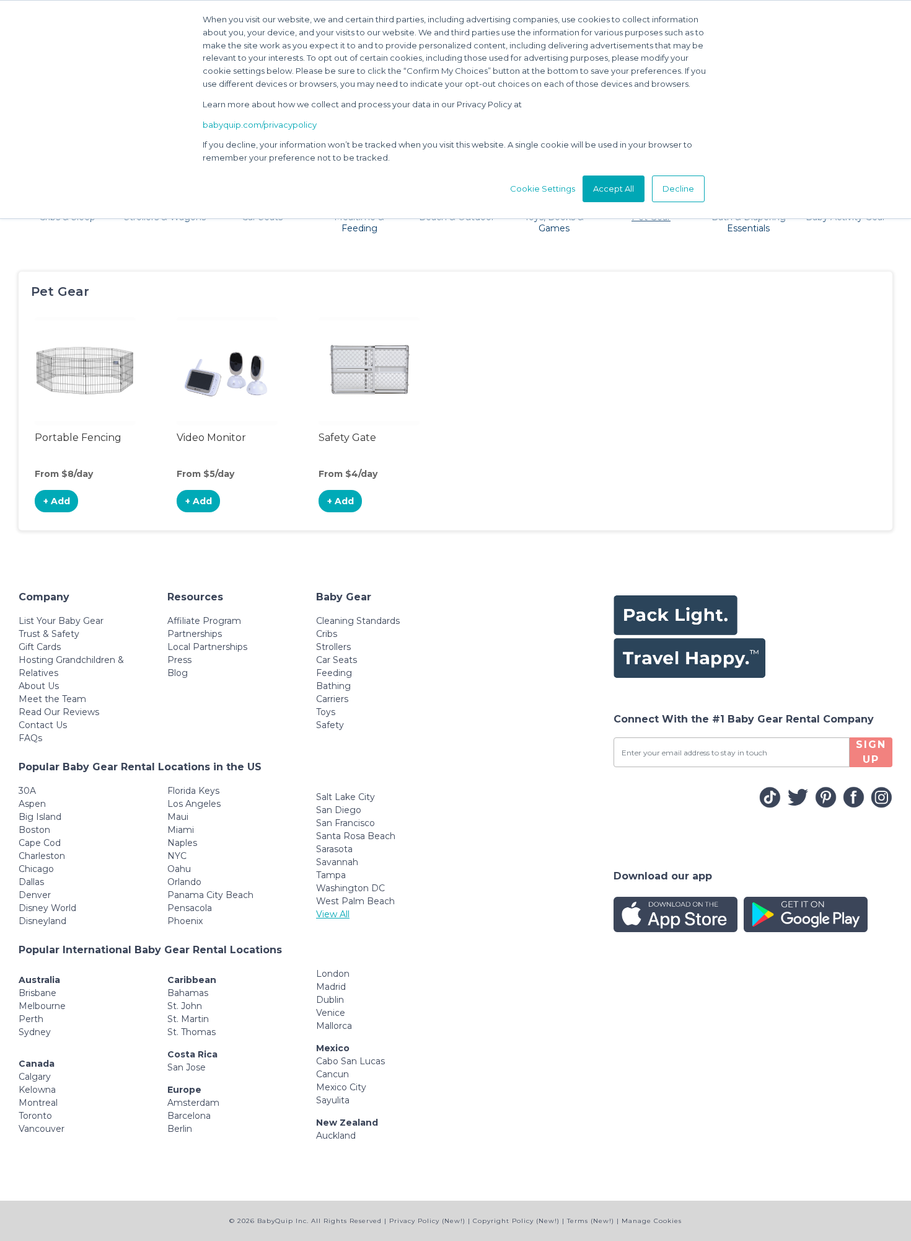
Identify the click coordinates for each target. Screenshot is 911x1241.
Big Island (40, 816)
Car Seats (336, 659)
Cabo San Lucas (350, 1061)
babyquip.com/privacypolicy (260, 125)
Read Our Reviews (59, 712)
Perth (31, 1019)
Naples (182, 842)
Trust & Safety (49, 633)
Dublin (330, 999)
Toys (325, 712)
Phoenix (185, 921)
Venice (330, 1012)
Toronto (35, 1115)
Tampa (331, 875)
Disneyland (42, 921)
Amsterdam (193, 1102)
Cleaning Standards (358, 620)
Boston (34, 829)
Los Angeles (194, 803)
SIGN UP (871, 752)
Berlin (179, 1128)
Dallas (31, 881)
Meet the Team (52, 699)
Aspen (32, 803)
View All (333, 914)
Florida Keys (193, 790)
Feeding (334, 672)
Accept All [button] (613, 188)
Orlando (184, 881)
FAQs (30, 738)
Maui (177, 816)
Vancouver (41, 1128)
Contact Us (43, 725)
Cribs (326, 633)
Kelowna (37, 1089)
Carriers (332, 699)
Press (179, 659)
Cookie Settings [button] (542, 188)
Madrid (331, 986)
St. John (184, 1006)
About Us (39, 686)
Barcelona (189, 1115)
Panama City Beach (210, 895)
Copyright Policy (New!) (516, 1221)
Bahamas (187, 993)
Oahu (179, 868)
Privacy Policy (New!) (427, 1221)
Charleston (42, 855)
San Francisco (345, 823)
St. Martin (188, 1019)
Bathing (333, 686)
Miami (180, 829)
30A (27, 790)
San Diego (338, 810)
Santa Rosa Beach (355, 836)
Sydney (35, 1032)
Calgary (35, 1076)
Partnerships (194, 633)
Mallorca (334, 1025)
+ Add (56, 501)
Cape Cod (40, 842)
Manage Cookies (652, 1221)
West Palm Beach (355, 901)
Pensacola (189, 908)
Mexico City (341, 1087)
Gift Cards (40, 646)
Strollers (333, 646)
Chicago (36, 868)
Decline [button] (678, 188)
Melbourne (42, 1006)
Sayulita (333, 1100)
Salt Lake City (345, 797)
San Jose (186, 1067)
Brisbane (37, 993)
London (333, 973)
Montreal (38, 1102)
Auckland (336, 1135)
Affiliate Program (204, 620)
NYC (177, 855)
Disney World (47, 908)
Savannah (337, 862)
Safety (330, 725)
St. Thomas (191, 1032)
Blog (177, 672)
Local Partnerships (207, 646)
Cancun (332, 1074)
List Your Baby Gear (61, 620)
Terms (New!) (590, 1221)
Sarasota (334, 849)
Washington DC (350, 888)
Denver (35, 895)
